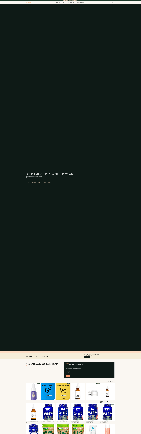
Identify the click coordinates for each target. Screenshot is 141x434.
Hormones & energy (34, 182)
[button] (111, 381)
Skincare (39, 182)
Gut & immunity (44, 182)
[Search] (111, 2)
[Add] (54, 399)
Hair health (28, 182)
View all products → (28, 365)
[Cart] (114, 2)
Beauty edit (49, 182)
